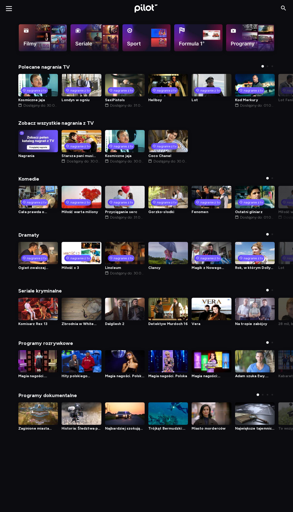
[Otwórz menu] (9, 8)
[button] (262, 66)
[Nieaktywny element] (43, 37)
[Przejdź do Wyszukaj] (283, 8)
